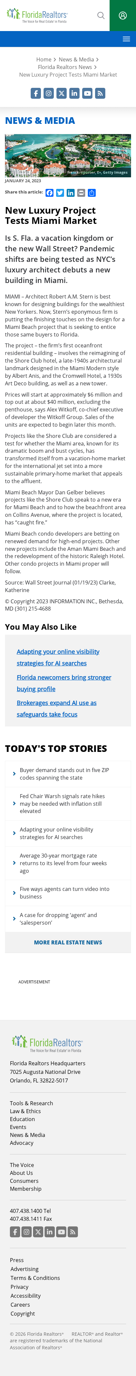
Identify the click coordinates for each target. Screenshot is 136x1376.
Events (18, 1127)
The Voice (22, 1165)
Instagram (49, 93)
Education (22, 1119)
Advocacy (21, 1143)
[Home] (37, 15)
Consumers (24, 1180)
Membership (26, 1188)
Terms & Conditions (35, 1278)
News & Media (76, 59)
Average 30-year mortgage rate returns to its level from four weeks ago (63, 863)
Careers (20, 1304)
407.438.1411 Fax (31, 1218)
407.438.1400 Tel (30, 1211)
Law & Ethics (25, 1111)
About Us (21, 1173)
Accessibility (26, 1295)
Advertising (25, 1269)
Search (101, 14)
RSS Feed (100, 93)
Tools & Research (31, 1103)
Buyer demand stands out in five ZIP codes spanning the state (64, 773)
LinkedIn (74, 93)
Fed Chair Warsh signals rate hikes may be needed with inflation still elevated (62, 804)
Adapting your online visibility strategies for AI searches (56, 833)
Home (43, 59)
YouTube (87, 93)
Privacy (19, 1286)
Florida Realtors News (65, 67)
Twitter (61, 93)
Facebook (36, 93)
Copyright (23, 1313)
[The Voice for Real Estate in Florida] (47, 1043)
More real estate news (68, 942)
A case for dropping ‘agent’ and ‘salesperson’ (58, 918)
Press (17, 1260)
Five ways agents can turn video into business (65, 892)
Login (123, 15)
